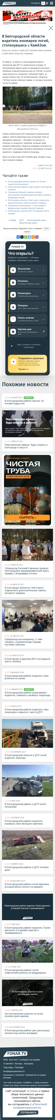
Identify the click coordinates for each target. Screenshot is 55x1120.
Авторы (18, 1063)
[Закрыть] (51, 28)
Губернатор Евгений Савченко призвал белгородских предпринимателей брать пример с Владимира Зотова (30, 195)
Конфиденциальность (14, 1071)
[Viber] (36, 237)
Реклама (19, 1067)
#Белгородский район (36, 220)
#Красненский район (28, 223)
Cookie (32, 1091)
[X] (21, 237)
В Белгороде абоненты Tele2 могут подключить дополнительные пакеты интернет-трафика (28, 201)
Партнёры (8, 1067)
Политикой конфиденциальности (30, 1106)
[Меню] (51, 3)
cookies (27, 1082)
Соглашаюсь (28, 1112)
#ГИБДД (12, 220)
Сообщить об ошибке (29, 1059)
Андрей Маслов (45, 165)
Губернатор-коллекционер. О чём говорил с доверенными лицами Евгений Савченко (27, 207)
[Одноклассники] (33, 237)
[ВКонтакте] (18, 237)
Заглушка (28, 1063)
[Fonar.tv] (9, 3)
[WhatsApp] (25, 237)
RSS (5, 1059)
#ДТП (21, 220)
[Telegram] (29, 237)
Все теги (13, 1059)
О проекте (8, 1063)
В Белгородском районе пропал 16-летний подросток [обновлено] (27, 183)
